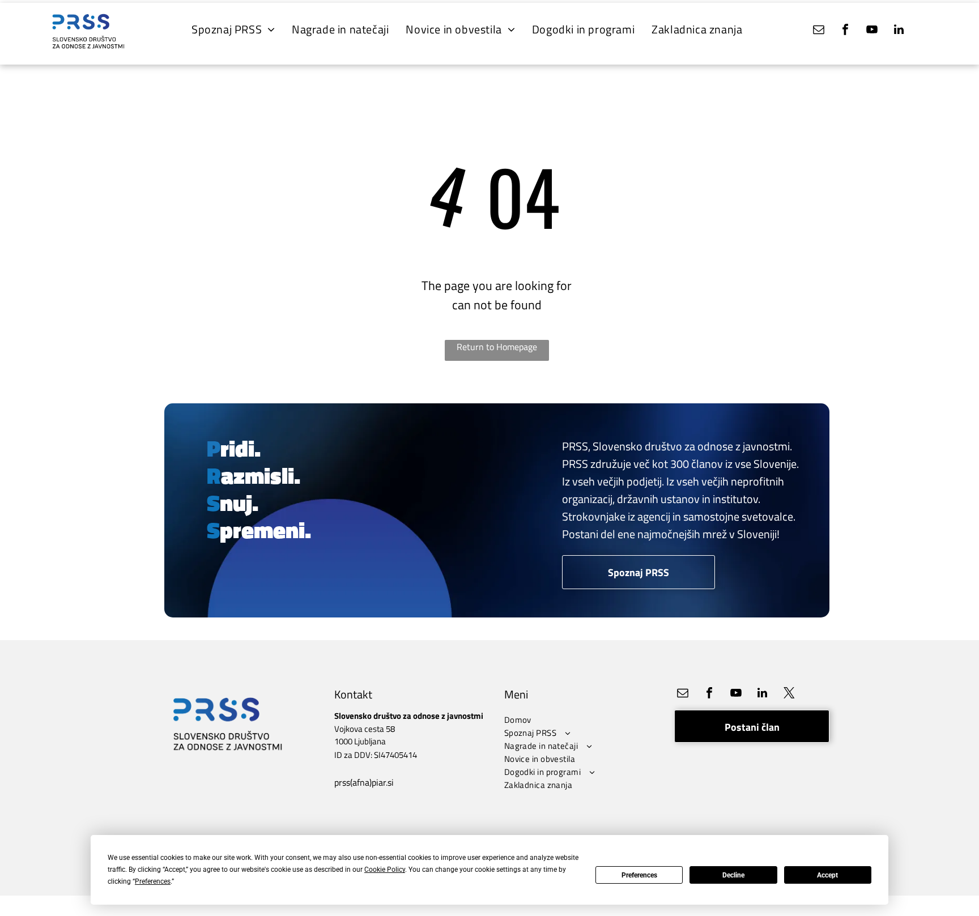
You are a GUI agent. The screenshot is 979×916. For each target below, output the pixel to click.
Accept (827, 875)
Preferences (639, 875)
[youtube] (871, 31)
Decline (733, 875)
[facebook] (845, 31)
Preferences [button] (153, 881)
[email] (818, 31)
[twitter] (789, 694)
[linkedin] (898, 31)
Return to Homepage (497, 346)
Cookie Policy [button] (384, 870)
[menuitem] (233, 29)
